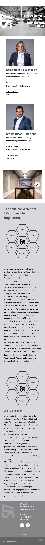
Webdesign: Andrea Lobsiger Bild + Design (14, 541)
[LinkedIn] (22, 525)
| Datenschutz (24, 532)
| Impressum (24, 534)
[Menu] (40, 3)
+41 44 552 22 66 (12, 92)
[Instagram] (28, 525)
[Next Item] (37, 184)
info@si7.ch (10, 95)
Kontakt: (23, 514)
